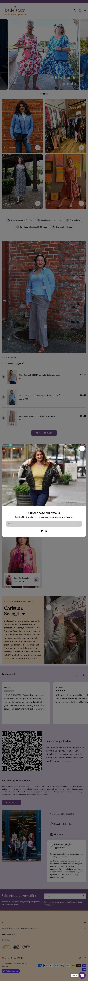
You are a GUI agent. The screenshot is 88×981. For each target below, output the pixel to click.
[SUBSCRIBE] (79, 523)
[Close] (82, 448)
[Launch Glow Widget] (82, 975)
